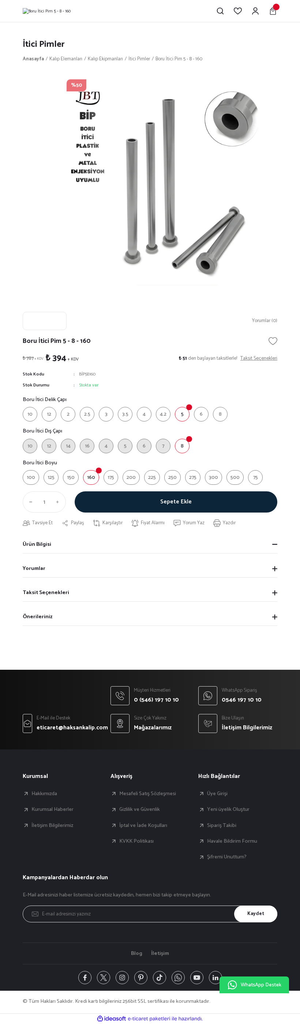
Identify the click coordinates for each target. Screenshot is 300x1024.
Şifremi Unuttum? (227, 857)
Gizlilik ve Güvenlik (139, 809)
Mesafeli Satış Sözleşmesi (147, 794)
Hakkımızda (44, 794)
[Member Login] (255, 11)
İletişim (160, 953)
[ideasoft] (111, 1019)
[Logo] (47, 11)
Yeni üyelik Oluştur (228, 809)
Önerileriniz (37, 616)
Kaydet (255, 914)
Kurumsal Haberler (52, 809)
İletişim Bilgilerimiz (52, 825)
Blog (136, 953)
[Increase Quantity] (59, 502)
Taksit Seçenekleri (46, 592)
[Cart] (273, 11)
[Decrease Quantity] (29, 502)
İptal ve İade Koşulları (143, 825)
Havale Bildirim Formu (232, 841)
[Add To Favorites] (273, 341)
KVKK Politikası (136, 841)
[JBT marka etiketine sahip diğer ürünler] (45, 321)
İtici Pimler (44, 44)
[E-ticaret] (149, 1019)
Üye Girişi (217, 794)
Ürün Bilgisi (37, 544)
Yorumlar (34, 568)
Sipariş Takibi (221, 825)
